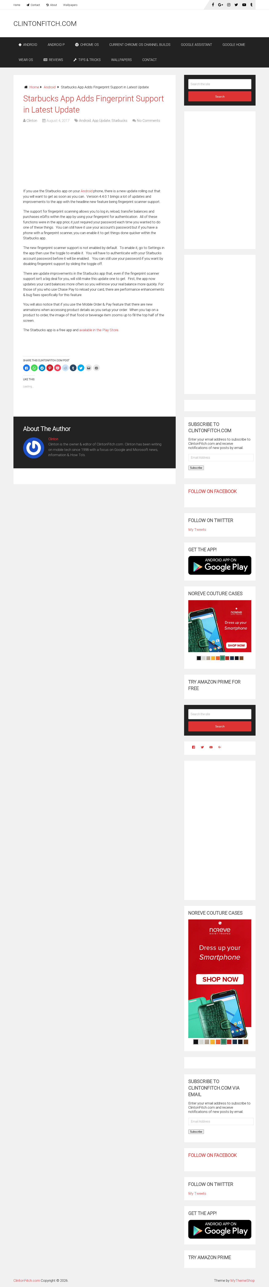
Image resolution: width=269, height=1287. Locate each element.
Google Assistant (196, 45)
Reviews (55, 60)
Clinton (31, 120)
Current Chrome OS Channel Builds (139, 45)
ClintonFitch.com (45, 23)
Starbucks (119, 120)
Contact (35, 5)
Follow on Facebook (212, 491)
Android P (56, 45)
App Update (101, 120)
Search (220, 96)
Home (16, 5)
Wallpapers (70, 5)
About (53, 5)
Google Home (234, 45)
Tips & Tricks (89, 60)
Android (29, 45)
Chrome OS (89, 45)
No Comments (148, 120)
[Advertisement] (179, 23)
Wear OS (26, 60)
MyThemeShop (242, 1280)
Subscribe (196, 467)
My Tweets (197, 529)
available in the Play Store (98, 330)
